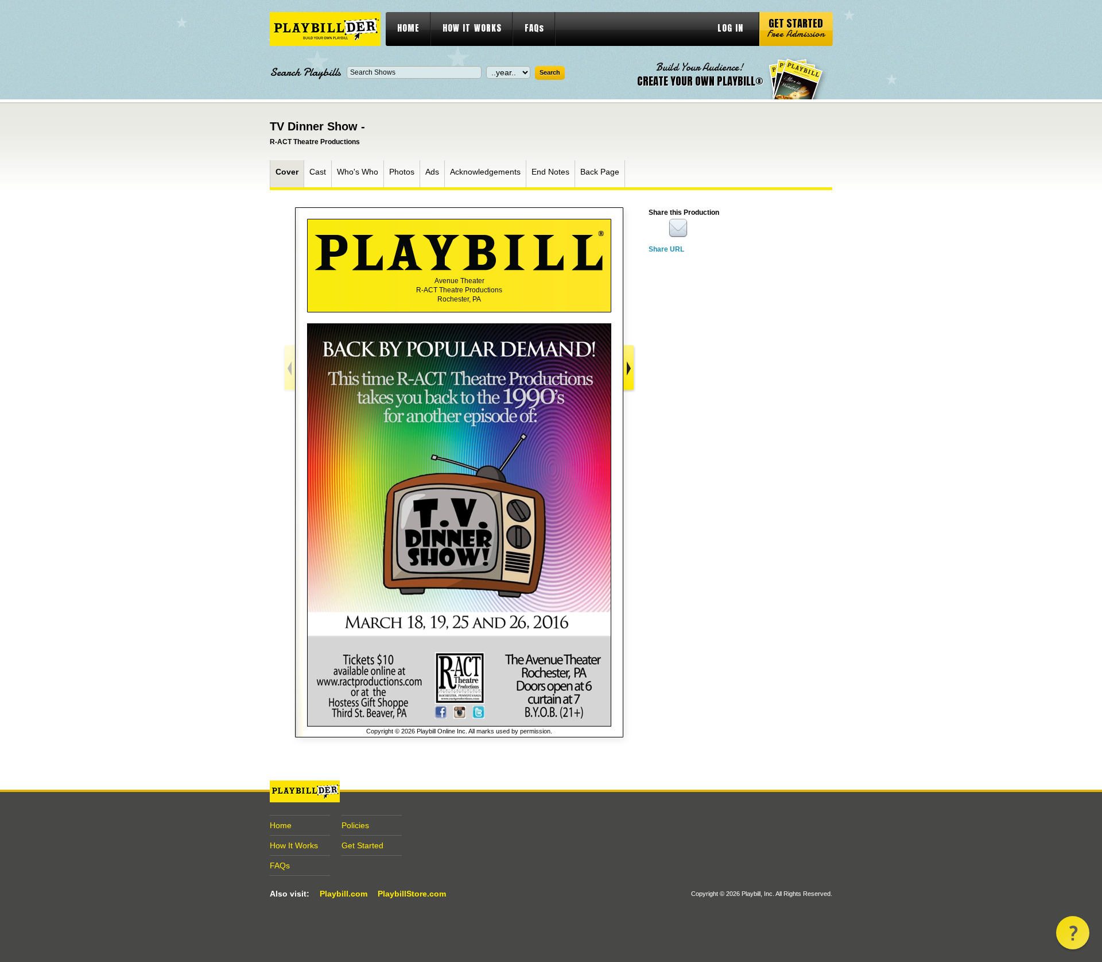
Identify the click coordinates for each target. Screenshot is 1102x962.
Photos (401, 171)
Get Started (362, 845)
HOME (408, 27)
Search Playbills (305, 72)
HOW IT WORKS (472, 27)
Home (281, 825)
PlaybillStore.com (412, 893)
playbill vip (325, 29)
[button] (1072, 932)
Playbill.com (343, 893)
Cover (287, 171)
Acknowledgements (485, 171)
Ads (432, 171)
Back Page (599, 171)
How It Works (294, 845)
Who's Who (357, 171)
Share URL (666, 249)
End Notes (550, 171)
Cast (317, 171)
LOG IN (730, 27)
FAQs (534, 27)
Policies (355, 825)
